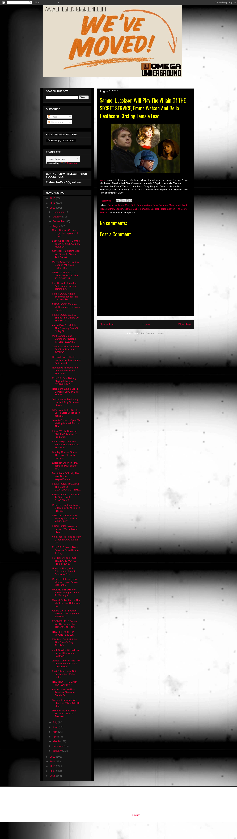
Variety (103, 180)
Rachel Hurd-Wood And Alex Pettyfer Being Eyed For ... (65, 370)
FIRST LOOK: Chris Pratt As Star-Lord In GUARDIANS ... (66, 497)
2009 (53, 771)
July (55, 722)
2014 (53, 203)
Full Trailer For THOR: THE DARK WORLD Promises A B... (64, 560)
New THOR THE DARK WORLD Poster (64, 683)
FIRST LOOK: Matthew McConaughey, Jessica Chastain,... (66, 307)
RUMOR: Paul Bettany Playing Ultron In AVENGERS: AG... (64, 381)
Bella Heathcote (116, 205)
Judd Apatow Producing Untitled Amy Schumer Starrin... (65, 402)
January (57, 750)
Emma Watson (144, 205)
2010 (53, 766)
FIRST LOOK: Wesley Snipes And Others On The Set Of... (65, 317)
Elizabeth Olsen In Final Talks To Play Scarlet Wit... (65, 465)
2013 (53, 207)
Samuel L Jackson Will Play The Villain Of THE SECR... (66, 703)
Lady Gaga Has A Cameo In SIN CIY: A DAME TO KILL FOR (66, 243)
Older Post (184, 324)
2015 (53, 198)
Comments (56, 122)
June (56, 727)
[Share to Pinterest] (130, 200)
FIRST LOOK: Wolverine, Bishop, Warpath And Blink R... (66, 529)
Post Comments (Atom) (152, 333)
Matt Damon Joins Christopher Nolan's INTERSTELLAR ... (64, 338)
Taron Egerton (168, 209)
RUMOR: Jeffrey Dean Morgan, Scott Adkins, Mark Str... (65, 582)
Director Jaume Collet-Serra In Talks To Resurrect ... (64, 713)
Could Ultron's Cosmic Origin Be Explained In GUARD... (65, 233)
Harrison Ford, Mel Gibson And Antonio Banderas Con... (64, 571)
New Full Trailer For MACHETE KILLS (63, 633)
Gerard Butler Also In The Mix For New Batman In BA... (66, 603)
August (57, 226)
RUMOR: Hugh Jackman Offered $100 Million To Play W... (66, 508)
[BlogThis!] (120, 200)
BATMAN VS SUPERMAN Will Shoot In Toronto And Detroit (66, 254)
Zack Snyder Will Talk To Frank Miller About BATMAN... (65, 653)
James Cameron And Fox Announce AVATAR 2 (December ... (66, 663)
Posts (53, 116)
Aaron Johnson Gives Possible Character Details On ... (64, 692)
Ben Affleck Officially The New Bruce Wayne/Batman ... (65, 476)
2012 (53, 756)
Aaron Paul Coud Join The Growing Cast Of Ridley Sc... (65, 328)
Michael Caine (131, 209)
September (59, 221)
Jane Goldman (160, 205)
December (59, 212)
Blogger (135, 815)
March (56, 741)
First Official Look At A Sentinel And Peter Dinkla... (64, 674)
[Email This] (117, 200)
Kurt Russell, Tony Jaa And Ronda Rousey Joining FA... (64, 286)
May (55, 731)
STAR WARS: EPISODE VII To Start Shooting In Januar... (66, 413)
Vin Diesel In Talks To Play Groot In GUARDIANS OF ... (66, 539)
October (57, 216)
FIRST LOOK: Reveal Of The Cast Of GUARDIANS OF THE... (66, 487)
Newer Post (107, 324)
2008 (53, 775)
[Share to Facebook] (127, 200)
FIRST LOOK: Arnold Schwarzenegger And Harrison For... (65, 296)
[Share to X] (124, 200)
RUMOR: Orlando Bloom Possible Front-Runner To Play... (65, 550)
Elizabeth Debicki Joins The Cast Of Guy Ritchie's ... (64, 642)
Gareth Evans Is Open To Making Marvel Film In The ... (66, 423)
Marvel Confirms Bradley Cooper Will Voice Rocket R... (65, 265)
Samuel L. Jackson (149, 209)
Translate (72, 163)
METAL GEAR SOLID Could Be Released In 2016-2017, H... (65, 275)
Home (146, 324)
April (55, 736)
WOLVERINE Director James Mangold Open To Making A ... (65, 592)
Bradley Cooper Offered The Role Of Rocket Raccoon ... (65, 455)
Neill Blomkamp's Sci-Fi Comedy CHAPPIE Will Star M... (65, 391)
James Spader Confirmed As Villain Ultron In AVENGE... (66, 349)
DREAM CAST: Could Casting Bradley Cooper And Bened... (66, 360)
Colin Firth (130, 205)
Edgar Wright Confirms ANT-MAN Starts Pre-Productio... (65, 434)
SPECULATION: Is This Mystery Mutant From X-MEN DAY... (65, 518)
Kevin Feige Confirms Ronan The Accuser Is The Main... (65, 444)
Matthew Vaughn (114, 209)
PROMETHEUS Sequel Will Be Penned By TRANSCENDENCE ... (65, 624)
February (58, 746)
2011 (53, 761)
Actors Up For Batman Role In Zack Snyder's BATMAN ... (65, 613)
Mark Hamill (175, 205)
